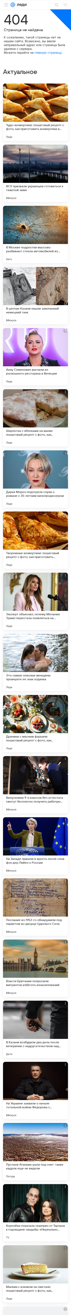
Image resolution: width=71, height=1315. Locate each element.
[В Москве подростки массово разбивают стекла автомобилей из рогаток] (35, 234)
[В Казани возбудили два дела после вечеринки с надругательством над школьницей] (35, 1029)
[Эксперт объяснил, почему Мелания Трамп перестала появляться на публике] (35, 601)
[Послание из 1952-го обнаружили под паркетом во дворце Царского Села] (35, 907)
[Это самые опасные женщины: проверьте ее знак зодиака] (35, 662)
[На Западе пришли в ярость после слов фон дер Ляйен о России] (35, 846)
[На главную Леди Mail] (21, 4)
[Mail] (13, 4)
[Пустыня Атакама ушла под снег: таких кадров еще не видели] (35, 1151)
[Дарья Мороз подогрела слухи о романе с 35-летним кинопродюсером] (35, 479)
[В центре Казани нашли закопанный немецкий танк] (35, 295)
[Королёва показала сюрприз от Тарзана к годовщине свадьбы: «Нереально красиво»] (35, 1212)
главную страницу (48, 52)
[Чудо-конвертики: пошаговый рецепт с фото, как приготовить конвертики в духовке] (35, 112)
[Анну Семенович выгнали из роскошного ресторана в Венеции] (35, 356)
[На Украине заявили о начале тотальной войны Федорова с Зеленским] (35, 1090)
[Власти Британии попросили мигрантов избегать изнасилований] (35, 968)
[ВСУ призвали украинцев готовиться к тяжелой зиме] (35, 173)
